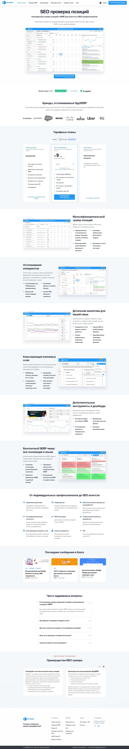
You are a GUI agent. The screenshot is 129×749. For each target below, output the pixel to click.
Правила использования (79, 747)
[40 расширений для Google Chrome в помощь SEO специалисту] (36, 561)
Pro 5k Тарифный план (60, 147)
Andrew (27, 578)
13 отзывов (73, 91)
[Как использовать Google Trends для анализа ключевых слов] (93, 561)
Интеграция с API (85, 722)
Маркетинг (38, 568)
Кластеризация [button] (44, 3)
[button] (100, 3)
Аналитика (31, 568)
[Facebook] (95, 726)
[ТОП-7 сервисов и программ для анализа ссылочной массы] (64, 561)
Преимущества (70, 722)
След (103, 667)
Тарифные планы (70, 725)
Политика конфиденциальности (97, 747)
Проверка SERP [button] (33, 3)
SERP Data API (55, 736)
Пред (99, 667)
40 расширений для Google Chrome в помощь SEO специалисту (35, 573)
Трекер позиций (55, 722)
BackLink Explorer (56, 739)
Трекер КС (54, 728)
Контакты (82, 725)
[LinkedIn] (98, 726)
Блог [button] (77, 3)
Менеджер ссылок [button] (56, 3)
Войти (105, 3)
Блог (67, 728)
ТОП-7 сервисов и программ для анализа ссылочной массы (64, 573)
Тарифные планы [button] (69, 3)
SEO (27, 568)
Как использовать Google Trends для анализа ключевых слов (91, 572)
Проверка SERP (55, 725)
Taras (55, 578)
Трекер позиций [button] (21, 3)
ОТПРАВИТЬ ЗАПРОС (93, 198)
